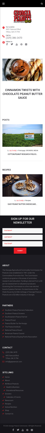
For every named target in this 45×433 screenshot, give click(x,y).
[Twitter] (12, 44)
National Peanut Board (13, 330)
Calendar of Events (13, 397)
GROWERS (29, 150)
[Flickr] (26, 44)
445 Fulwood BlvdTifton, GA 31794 (13, 30)
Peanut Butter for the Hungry (16, 323)
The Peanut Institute (13, 327)
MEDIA (36, 150)
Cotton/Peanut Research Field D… (22, 154)
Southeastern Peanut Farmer (16, 317)
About (7, 380)
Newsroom (9, 400)
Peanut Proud (10, 320)
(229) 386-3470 (14, 38)
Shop (7, 410)
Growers (8, 394)
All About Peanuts (12, 384)
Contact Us (9, 414)
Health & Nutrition (12, 387)
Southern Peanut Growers (15, 313)
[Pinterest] (21, 44)
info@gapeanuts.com (14, 362)
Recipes (28, 200)
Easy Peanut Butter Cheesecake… (22, 204)
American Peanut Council (14, 333)
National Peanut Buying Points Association (21, 337)
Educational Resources (15, 390)
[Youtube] (17, 44)
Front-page (21, 150)
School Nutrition (11, 407)
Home (7, 377)
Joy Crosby (12, 150)
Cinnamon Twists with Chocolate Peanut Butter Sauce (22, 93)
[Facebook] (7, 44)
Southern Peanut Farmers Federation (19, 310)
